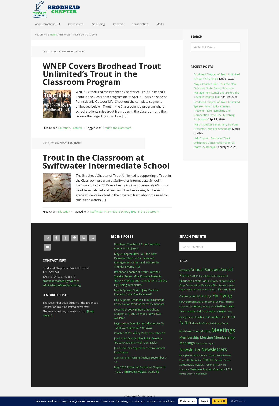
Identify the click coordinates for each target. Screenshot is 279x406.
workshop (201, 373)
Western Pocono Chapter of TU (211, 369)
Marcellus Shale (201, 323)
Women (191, 373)
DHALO (213, 289)
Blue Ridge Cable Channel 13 (213, 276)
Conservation (193, 285)
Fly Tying (222, 295)
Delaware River (209, 285)
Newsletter (190, 349)
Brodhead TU (56, 9)
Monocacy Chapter (204, 343)
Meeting (205, 331)
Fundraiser (220, 301)
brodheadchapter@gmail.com (61, 281)
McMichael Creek (219, 323)
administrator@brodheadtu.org (62, 285)
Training (209, 364)
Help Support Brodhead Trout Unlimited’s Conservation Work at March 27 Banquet (214, 142)
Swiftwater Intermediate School (109, 211)
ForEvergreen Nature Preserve (196, 301)
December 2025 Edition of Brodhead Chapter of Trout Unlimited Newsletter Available (137, 314)
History (198, 306)
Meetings (223, 330)
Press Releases (224, 355)
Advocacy (184, 270)
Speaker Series (222, 360)
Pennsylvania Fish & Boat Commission (197, 355)
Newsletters (214, 349)
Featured (77, 128)
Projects (208, 360)
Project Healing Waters (190, 360)
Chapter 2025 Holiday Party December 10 (139, 333)
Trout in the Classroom (117, 128)
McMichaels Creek (189, 331)
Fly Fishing (203, 296)
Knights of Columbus (208, 317)
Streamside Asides (191, 364)
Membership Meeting (196, 337)
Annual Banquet (205, 269)
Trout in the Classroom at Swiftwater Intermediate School (106, 161)
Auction (194, 275)
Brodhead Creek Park (193, 281)
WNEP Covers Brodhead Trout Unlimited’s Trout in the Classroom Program (102, 73)
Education (64, 128)
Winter (182, 373)
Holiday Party (209, 306)
